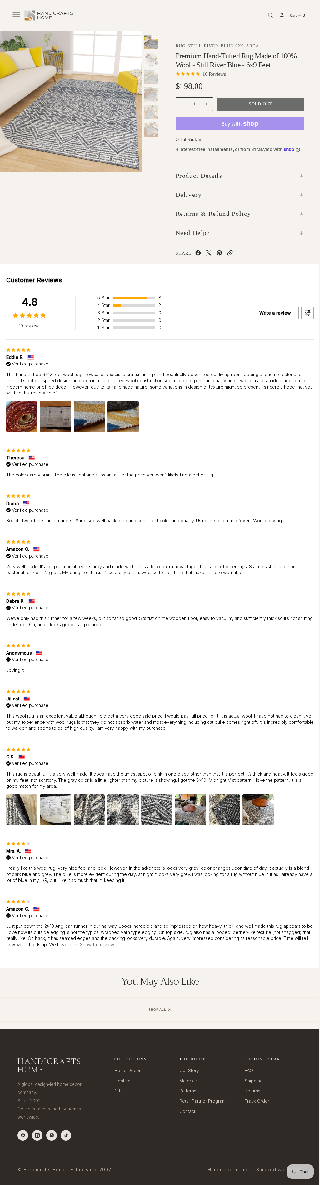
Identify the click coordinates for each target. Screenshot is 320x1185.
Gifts (117, 1090)
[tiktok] (66, 1135)
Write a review (270, 313)
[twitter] (206, 254)
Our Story (187, 1070)
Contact (185, 1111)
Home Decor (126, 1070)
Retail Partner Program (200, 1101)
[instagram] (51, 1135)
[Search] (266, 15)
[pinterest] (217, 254)
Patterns (185, 1090)
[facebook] (195, 254)
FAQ (245, 1070)
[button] (15, 15)
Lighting (121, 1080)
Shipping (250, 1080)
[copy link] (227, 254)
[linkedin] (37, 1135)
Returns (249, 1090)
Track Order (253, 1101)
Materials (186, 1080)
